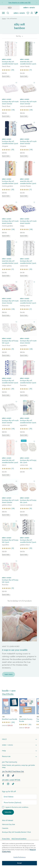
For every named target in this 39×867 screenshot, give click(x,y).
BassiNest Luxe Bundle (9, 719)
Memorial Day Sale (8, 824)
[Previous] (2, 2)
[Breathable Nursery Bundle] (27, 706)
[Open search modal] (7, 13)
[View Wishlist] (28, 13)
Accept (19, 863)
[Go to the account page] (31, 13)
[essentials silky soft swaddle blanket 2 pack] (28, 48)
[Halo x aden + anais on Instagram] (8, 776)
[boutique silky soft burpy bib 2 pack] (10, 327)
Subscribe (8, 812)
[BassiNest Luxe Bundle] (10, 706)
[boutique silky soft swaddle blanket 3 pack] (10, 48)
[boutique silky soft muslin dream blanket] (10, 88)
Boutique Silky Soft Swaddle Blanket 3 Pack (16, 832)
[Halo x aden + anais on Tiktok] (13, 776)
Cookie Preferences (19, 857)
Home (4, 18)
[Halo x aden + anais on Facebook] (3, 776)
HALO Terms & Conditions (19, 838)
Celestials (5, 828)
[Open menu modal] (3, 13)
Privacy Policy (6, 838)
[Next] (36, 2)
